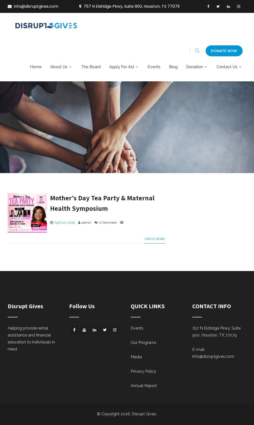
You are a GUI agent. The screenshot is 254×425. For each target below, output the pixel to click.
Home (36, 66)
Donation (194, 66)
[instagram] (238, 6)
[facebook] (208, 6)
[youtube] (84, 330)
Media (136, 357)
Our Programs (143, 342)
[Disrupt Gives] (46, 28)
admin (86, 222)
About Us (58, 66)
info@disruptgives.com (213, 356)
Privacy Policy (143, 371)
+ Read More (154, 239)
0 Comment (108, 222)
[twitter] (218, 6)
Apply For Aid (121, 66)
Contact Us (227, 66)
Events (154, 66)
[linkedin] (228, 6)
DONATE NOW (224, 50)
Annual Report (144, 385)
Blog (173, 66)
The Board (91, 66)
